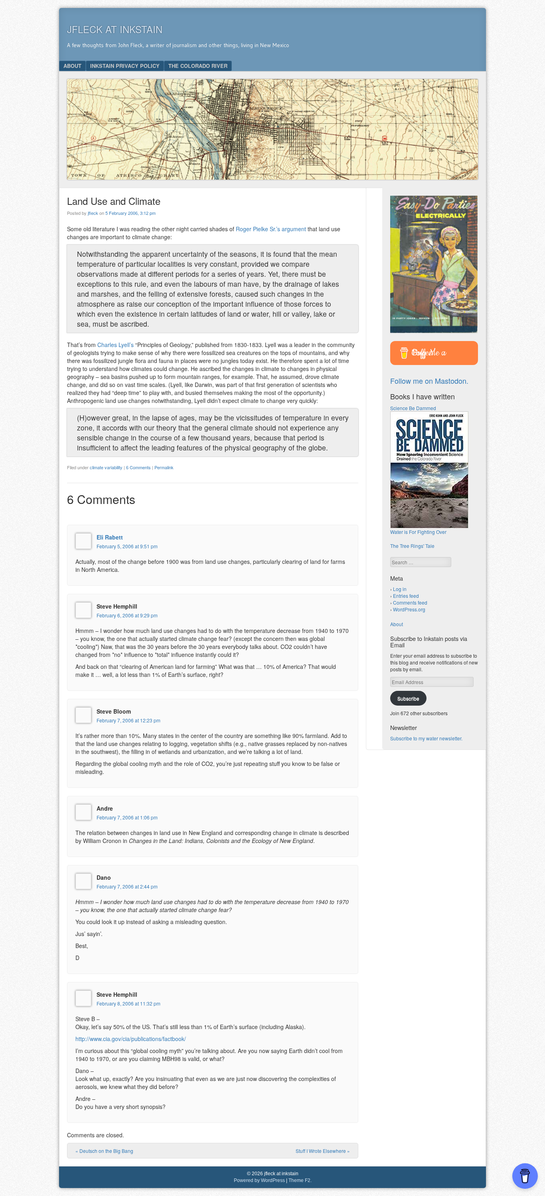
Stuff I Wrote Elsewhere (323, 1150)
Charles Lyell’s (115, 345)
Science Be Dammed (413, 408)
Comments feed (410, 602)
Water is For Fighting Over (418, 531)
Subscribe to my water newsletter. (426, 738)
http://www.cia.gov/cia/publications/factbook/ (130, 1039)
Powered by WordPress (259, 1180)
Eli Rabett (110, 537)
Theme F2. (300, 1180)
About (72, 65)
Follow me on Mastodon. (429, 380)
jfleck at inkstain (114, 29)
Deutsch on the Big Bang (104, 1150)
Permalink (164, 467)
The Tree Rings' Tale (412, 545)
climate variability (106, 467)
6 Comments (138, 467)
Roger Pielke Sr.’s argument (271, 229)
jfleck (93, 213)
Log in (400, 588)
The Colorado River (197, 65)
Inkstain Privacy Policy (125, 65)
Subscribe (408, 698)
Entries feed (406, 595)
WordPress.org (409, 609)
